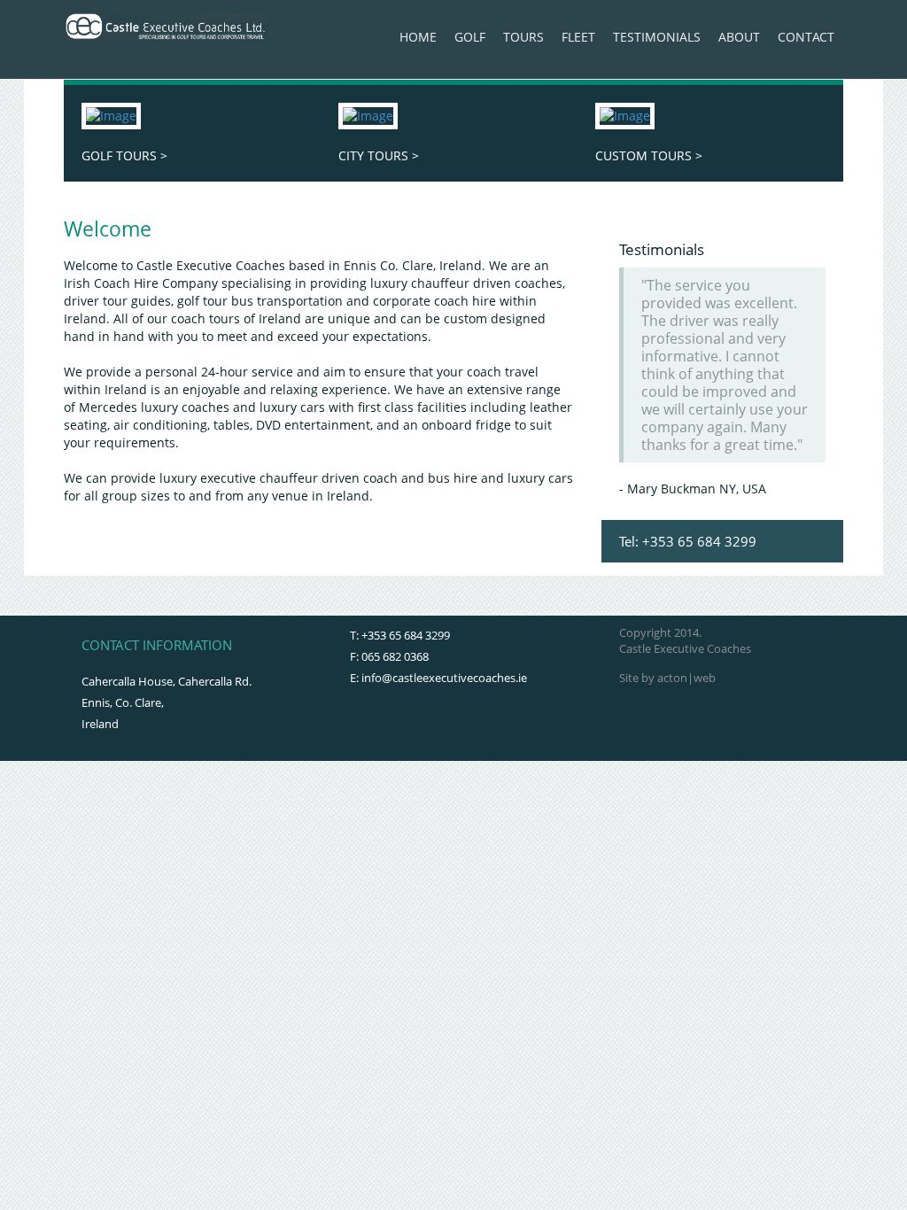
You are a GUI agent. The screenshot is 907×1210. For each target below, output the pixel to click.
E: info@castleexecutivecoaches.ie (438, 678)
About (739, 36)
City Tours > (378, 155)
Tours (523, 36)
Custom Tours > (648, 155)
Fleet (578, 36)
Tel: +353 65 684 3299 (687, 541)
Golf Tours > (124, 155)
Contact (806, 36)
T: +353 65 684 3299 (400, 635)
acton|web (686, 678)
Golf (469, 36)
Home (418, 36)
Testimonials (657, 36)
